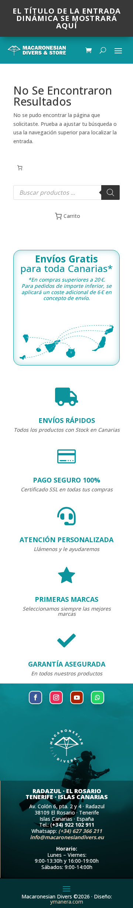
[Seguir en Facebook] (35, 697)
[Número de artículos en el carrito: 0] (19, 167)
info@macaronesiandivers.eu (67, 837)
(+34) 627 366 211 (80, 830)
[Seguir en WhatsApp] (97, 697)
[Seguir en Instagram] (56, 697)
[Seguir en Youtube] (76, 697)
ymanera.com (66, 901)
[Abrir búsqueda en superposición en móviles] (66, 192)
